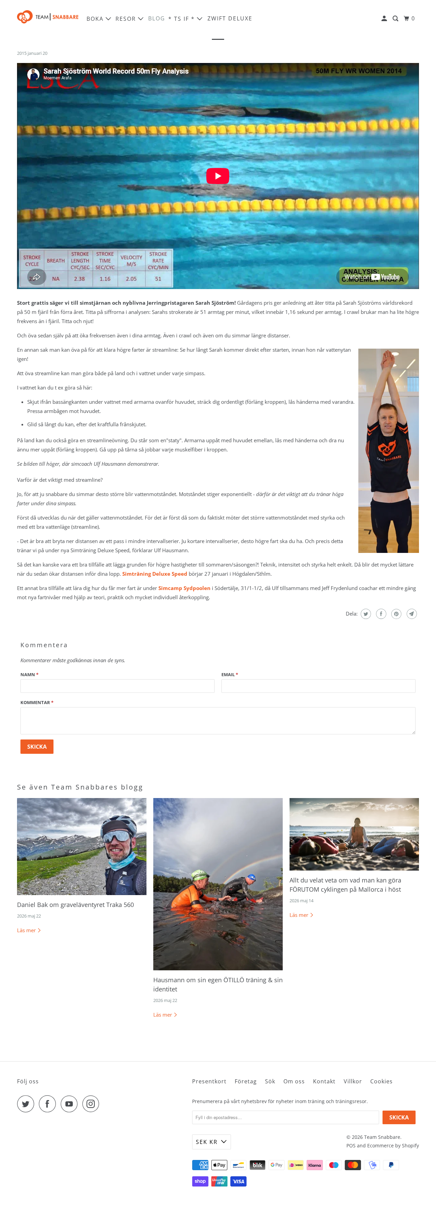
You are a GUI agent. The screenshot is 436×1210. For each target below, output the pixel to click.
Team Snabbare (382, 1137)
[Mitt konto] (385, 18)
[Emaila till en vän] (411, 614)
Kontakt (324, 1081)
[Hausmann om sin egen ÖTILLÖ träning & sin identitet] (218, 884)
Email (229, 674)
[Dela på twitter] (365, 614)
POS (351, 1145)
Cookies (381, 1081)
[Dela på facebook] (380, 614)
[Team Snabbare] (47, 18)
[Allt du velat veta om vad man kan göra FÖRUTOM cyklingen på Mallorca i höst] (354, 834)
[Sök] (396, 18)
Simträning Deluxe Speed (154, 573)
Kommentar (36, 702)
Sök (270, 1081)
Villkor (353, 1081)
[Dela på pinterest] (396, 614)
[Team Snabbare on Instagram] (92, 1103)
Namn (29, 674)
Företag (246, 1081)
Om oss (294, 1081)
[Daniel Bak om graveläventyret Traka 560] (81, 846)
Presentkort (209, 1081)
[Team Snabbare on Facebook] (49, 1103)
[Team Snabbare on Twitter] (27, 1103)
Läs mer (27, 930)
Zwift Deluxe (229, 18)
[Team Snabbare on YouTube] (71, 1103)
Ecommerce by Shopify (393, 1145)
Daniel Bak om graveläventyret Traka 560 (75, 905)
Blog (156, 18)
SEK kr (207, 1142)
